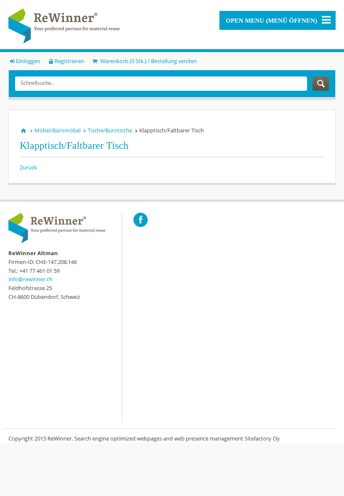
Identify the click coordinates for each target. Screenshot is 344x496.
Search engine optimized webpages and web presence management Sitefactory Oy (177, 438)
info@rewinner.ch (30, 279)
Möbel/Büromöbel (57, 130)
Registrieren (69, 61)
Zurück (28, 167)
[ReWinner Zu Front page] (64, 26)
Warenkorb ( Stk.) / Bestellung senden (147, 61)
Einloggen (28, 61)
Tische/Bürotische (110, 130)
